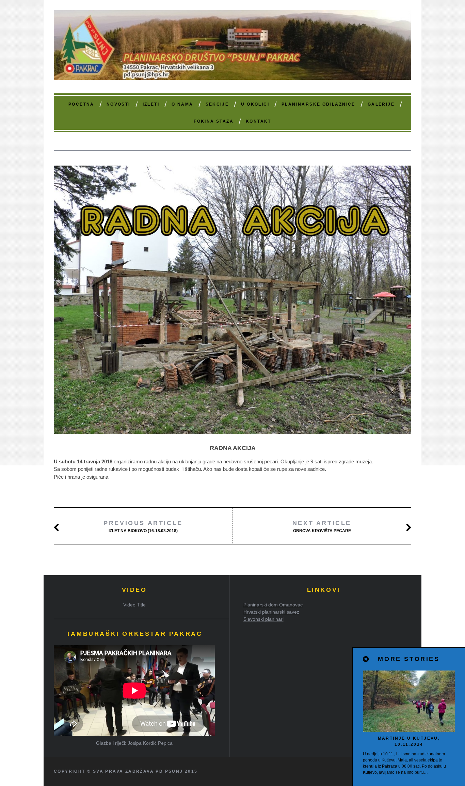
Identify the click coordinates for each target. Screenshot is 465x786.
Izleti (151, 104)
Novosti (118, 104)
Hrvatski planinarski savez (271, 612)
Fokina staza (214, 121)
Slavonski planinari (263, 619)
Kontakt (258, 121)
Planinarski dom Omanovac (273, 604)
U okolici (255, 104)
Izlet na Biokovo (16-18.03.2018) (143, 526)
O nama (182, 104)
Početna (81, 104)
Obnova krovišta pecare (321, 526)
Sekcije (217, 104)
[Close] (366, 659)
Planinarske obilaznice (318, 104)
